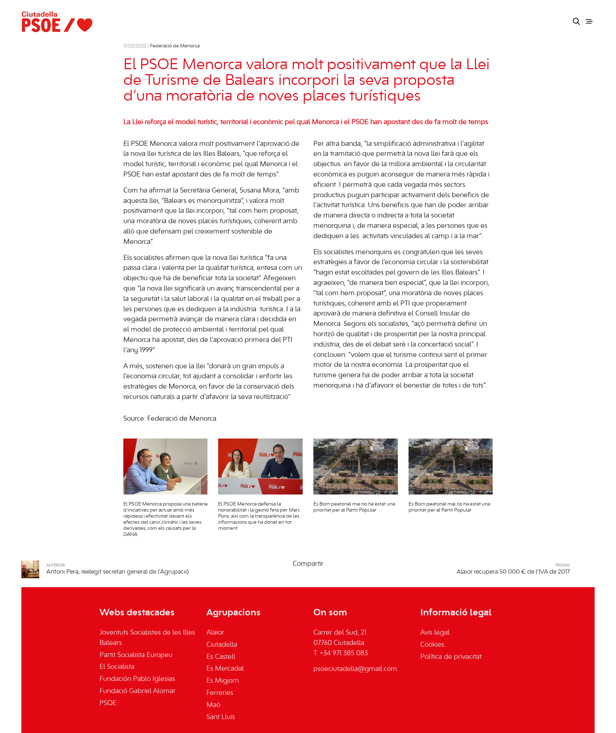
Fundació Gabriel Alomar (137, 691)
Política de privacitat (451, 657)
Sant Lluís (220, 717)
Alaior (215, 633)
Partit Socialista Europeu (136, 655)
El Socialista (116, 667)
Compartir (308, 564)
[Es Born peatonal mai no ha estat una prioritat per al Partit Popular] (355, 467)
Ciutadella (221, 645)
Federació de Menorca (175, 46)
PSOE (108, 703)
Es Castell (220, 657)
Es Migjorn (222, 681)
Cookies (432, 645)
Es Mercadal (225, 669)
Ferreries (219, 693)
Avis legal (435, 633)
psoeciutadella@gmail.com (355, 669)
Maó (213, 705)
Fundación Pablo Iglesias (137, 679)
